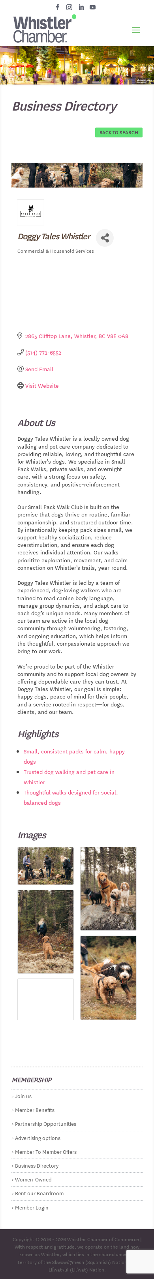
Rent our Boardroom (39, 1193)
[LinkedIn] (81, 9)
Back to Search (119, 132)
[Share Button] (105, 238)
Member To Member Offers (46, 1151)
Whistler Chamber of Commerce (103, 1239)
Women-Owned (33, 1179)
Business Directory (36, 1165)
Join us (23, 1095)
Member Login (32, 1207)
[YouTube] (93, 9)
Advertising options (37, 1137)
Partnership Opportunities (45, 1123)
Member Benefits (34, 1109)
